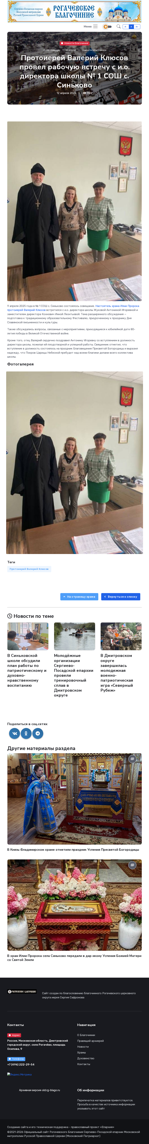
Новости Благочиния (76, 43)
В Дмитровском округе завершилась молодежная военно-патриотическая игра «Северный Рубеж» (116, 673)
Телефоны (18, 1058)
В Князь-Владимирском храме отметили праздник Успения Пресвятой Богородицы (73, 849)
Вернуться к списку (122, 596)
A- (126, 27)
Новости (71, 50)
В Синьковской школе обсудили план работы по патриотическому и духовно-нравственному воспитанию (27, 670)
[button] (118, 27)
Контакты (83, 1064)
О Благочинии (86, 1035)
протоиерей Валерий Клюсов (26, 310)
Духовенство (85, 1058)
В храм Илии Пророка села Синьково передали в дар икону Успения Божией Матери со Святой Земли (74, 958)
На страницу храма (81, 596)
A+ (137, 27)
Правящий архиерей (90, 1041)
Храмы (81, 1052)
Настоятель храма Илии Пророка (117, 306)
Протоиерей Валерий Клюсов (29, 569)
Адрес (16, 1035)
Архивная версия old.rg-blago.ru (39, 1090)
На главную (53, 50)
